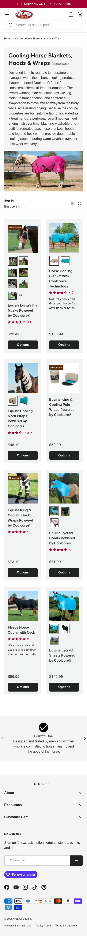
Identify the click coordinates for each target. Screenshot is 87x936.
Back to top (41, 784)
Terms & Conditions (66, 925)
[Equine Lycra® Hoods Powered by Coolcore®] (64, 488)
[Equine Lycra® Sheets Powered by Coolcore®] (64, 606)
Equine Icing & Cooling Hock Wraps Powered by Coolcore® (20, 517)
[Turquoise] (65, 260)
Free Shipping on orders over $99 (43, 4)
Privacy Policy (43, 925)
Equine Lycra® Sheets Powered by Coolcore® (62, 655)
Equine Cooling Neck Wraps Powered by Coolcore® (20, 418)
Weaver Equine (22, 918)
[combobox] (43, 25)
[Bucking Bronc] (23, 260)
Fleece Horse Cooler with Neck (21, 630)
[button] (80, 14)
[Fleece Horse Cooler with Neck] (23, 606)
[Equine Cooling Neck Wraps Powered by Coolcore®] (23, 378)
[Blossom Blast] (12, 260)
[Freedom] (23, 272)
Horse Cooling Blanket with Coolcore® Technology (60, 278)
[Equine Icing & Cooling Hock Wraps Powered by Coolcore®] (23, 488)
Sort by (9, 200)
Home (7, 38)
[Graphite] (12, 283)
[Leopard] (23, 283)
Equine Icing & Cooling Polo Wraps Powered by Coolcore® (62, 407)
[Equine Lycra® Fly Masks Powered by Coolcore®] (23, 238)
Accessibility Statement (17, 925)
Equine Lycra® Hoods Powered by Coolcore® (62, 538)
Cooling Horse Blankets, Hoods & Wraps (38, 38)
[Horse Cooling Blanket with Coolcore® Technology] (64, 238)
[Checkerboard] (12, 272)
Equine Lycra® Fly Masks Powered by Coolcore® (22, 310)
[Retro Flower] (12, 295)
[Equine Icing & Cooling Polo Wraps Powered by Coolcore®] (64, 378)
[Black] (65, 511)
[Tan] (54, 260)
